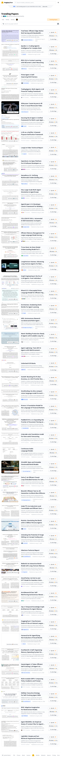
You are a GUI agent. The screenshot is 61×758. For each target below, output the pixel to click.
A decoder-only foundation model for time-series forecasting (32, 435)
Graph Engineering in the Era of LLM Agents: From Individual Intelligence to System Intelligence (33, 277)
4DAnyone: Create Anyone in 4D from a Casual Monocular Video (31, 104)
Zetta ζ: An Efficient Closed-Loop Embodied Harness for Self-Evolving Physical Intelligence (32, 478)
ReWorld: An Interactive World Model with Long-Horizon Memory (32, 565)
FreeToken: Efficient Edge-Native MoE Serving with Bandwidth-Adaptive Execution (32, 32)
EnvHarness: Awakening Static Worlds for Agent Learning (31, 306)
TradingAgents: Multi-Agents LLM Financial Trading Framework (32, 90)
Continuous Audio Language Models (27, 450)
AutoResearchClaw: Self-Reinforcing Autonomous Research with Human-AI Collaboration (33, 593)
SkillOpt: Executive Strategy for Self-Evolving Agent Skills (31, 694)
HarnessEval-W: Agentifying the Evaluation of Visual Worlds (31, 636)
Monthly (13, 19)
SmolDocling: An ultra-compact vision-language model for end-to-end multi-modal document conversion (32, 392)
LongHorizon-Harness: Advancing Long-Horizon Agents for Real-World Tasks (32, 263)
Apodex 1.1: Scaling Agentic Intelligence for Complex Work (31, 47)
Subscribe (44, 6)
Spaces (49, 755)
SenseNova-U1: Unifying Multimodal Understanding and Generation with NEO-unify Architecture (31, 176)
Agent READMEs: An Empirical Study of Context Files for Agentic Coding (32, 723)
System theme (7, 755)
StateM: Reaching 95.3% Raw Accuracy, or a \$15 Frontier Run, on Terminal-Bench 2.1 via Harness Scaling (33, 378)
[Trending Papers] (17, 19)
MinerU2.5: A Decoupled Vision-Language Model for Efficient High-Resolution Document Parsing (33, 291)
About (23, 755)
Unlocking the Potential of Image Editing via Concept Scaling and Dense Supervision (32, 536)
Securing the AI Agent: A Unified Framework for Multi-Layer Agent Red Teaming (32, 119)
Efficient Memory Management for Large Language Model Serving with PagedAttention (32, 234)
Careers (28, 755)
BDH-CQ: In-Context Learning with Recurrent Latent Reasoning (32, 61)
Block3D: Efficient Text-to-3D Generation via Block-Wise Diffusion (33, 492)
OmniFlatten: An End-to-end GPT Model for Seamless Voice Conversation (31, 579)
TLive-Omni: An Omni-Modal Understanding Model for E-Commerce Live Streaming (30, 248)
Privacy (18, 755)
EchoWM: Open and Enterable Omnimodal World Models (31, 463)
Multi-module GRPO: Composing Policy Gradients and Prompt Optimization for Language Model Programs (32, 680)
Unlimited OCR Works (28, 363)
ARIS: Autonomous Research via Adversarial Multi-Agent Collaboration (30, 319)
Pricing (54, 755)
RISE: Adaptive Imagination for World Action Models (30, 708)
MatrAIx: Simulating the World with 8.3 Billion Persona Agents (31, 521)
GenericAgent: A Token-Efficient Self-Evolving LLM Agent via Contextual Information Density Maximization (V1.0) (32, 665)
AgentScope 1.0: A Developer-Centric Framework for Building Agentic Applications (31, 205)
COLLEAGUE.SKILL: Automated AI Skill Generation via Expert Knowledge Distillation (31, 219)
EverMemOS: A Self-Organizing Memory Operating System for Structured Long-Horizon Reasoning (31, 651)
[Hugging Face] (33, 755)
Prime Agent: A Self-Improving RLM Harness (29, 76)
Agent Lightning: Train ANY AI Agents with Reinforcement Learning (31, 349)
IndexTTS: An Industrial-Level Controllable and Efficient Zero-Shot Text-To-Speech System (31, 507)
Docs (58, 755)
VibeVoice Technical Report (30, 550)
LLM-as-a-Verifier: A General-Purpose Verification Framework (32, 133)
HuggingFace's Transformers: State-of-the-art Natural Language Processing (33, 622)
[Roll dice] (58, 24)
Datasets (43, 755)
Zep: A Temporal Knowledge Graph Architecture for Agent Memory (32, 608)
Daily (3, 19)
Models (37, 755)
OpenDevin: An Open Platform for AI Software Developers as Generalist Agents (31, 162)
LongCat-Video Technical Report (32, 148)
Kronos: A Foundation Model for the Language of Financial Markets (33, 406)
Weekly (7, 19)
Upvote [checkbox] (53, 32)
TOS (14, 755)
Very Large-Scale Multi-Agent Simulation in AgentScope (31, 191)
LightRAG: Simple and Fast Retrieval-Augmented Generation (32, 737)
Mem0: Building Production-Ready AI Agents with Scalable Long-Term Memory (33, 335)
